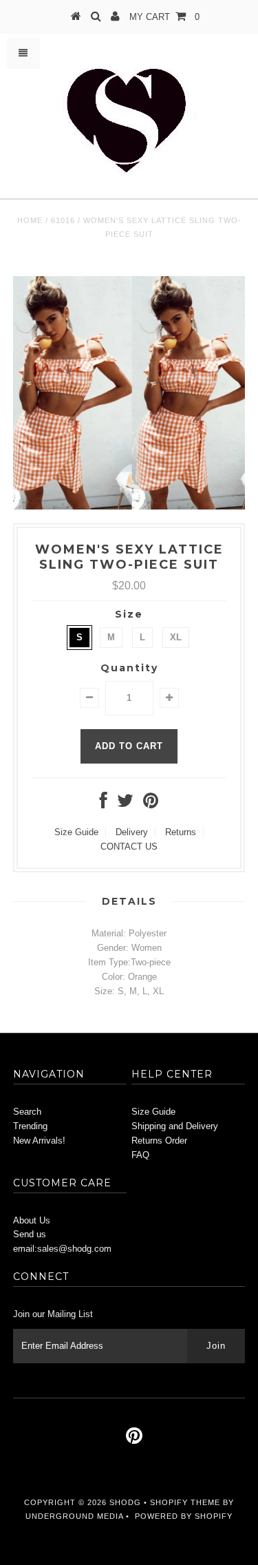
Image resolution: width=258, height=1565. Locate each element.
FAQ (140, 1155)
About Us (31, 1220)
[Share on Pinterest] (150, 804)
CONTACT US (129, 846)
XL (176, 637)
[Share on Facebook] (103, 804)
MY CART (164, 17)
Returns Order (159, 1140)
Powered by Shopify (184, 1516)
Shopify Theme (185, 1502)
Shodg (125, 1502)
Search (27, 1111)
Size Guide (76, 832)
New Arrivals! (39, 1140)
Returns (180, 832)
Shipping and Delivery (174, 1126)
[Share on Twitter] (125, 804)
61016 (63, 220)
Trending (30, 1126)
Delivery (132, 832)
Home (30, 220)
